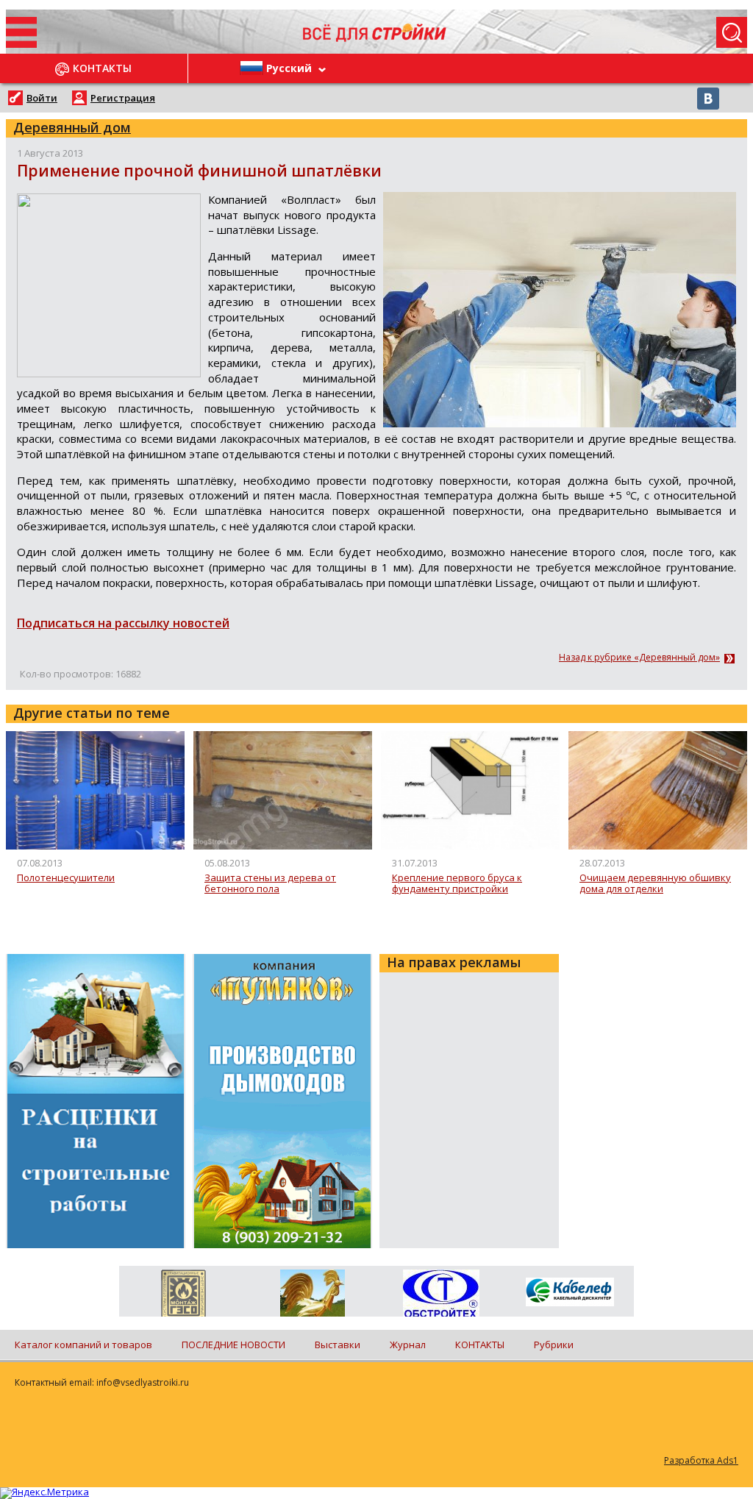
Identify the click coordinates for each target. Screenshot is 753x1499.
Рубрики (554, 1344)
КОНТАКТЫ (479, 1344)
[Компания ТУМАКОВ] (312, 1296)
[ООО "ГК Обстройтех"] (441, 1295)
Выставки (337, 1344)
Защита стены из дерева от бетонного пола (270, 883)
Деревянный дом (72, 127)
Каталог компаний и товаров (83, 1344)
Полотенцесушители (66, 878)
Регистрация (122, 97)
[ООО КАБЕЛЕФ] (569, 1293)
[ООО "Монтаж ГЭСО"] (183, 1296)
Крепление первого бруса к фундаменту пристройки (457, 883)
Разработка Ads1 (701, 1460)
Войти (41, 97)
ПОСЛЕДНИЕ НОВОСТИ (233, 1344)
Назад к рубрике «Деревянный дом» (639, 657)
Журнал (408, 1344)
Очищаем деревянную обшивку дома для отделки (655, 883)
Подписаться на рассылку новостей (123, 623)
